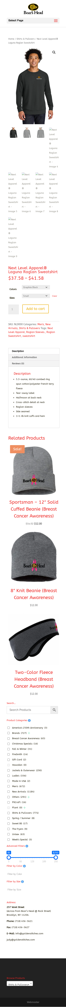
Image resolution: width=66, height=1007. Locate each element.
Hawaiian (19, 765)
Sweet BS (19, 823)
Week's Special (22, 839)
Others (19, 797)
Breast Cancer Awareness (28, 738)
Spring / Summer (23, 818)
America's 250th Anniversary (29, 727)
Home (11, 39)
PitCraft (19, 802)
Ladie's (19, 775)
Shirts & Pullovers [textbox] (18, 984)
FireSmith (20, 754)
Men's (40, 324)
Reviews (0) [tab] (18, 363)
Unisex (18, 834)
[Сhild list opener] (29, 733)
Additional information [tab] (24, 357)
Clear (54, 296)
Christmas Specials (25, 743)
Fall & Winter (22, 749)
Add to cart (35, 309)
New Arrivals (23, 791)
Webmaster (33, 1002)
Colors (13, 289)
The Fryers (19, 829)
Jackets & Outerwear (27, 770)
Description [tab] (18, 351)
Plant (17, 807)
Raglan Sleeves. (35, 332)
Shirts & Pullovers (26, 39)
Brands (19, 733)
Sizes (12, 298)
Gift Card (19, 759)
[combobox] (20, 983)
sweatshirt (29, 336)
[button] (54, 52)
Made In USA (21, 781)
